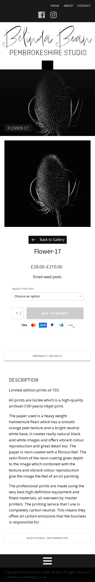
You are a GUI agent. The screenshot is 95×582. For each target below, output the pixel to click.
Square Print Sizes (23, 289)
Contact (84, 6)
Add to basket (55, 313)
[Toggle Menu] (47, 65)
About (68, 6)
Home (55, 6)
